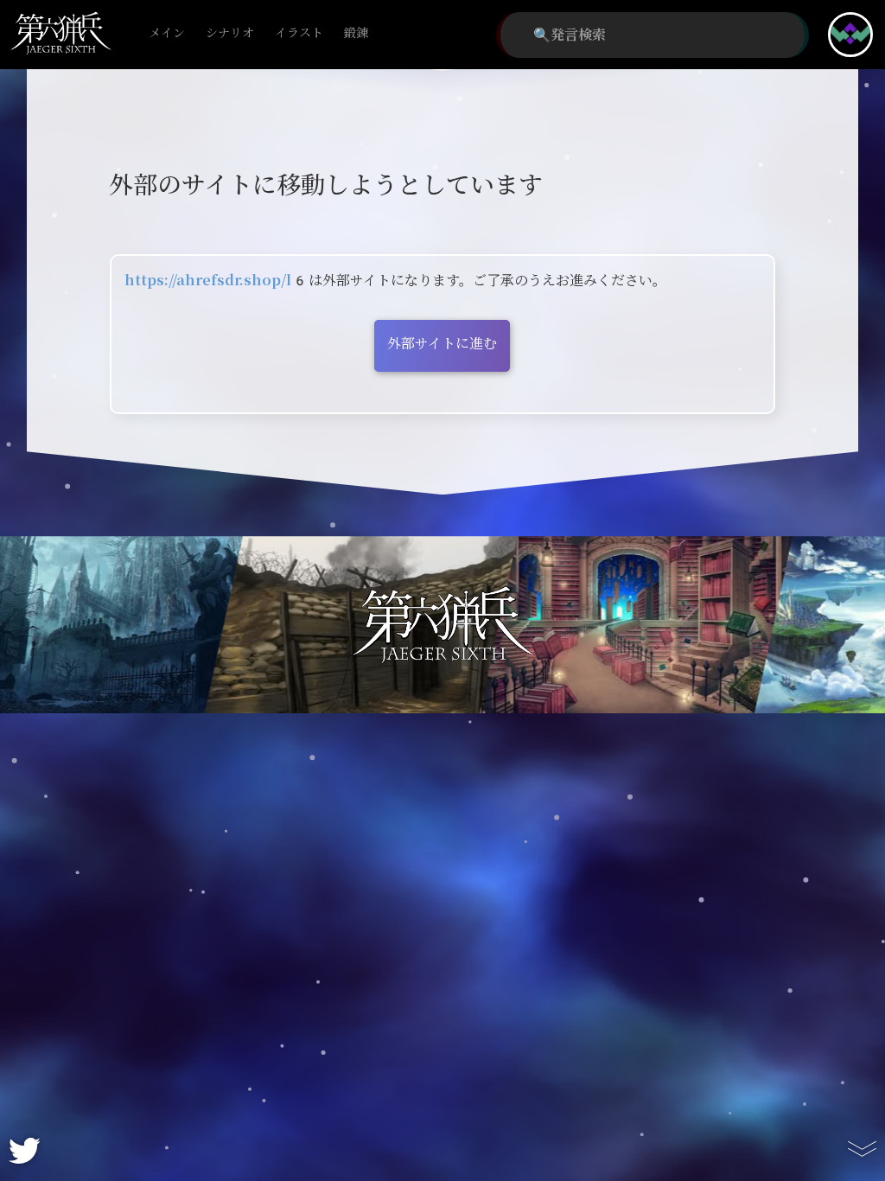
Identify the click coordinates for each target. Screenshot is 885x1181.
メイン (167, 33)
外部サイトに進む (442, 343)
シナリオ (230, 33)
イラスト (299, 33)
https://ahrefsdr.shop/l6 (216, 280)
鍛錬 (356, 33)
